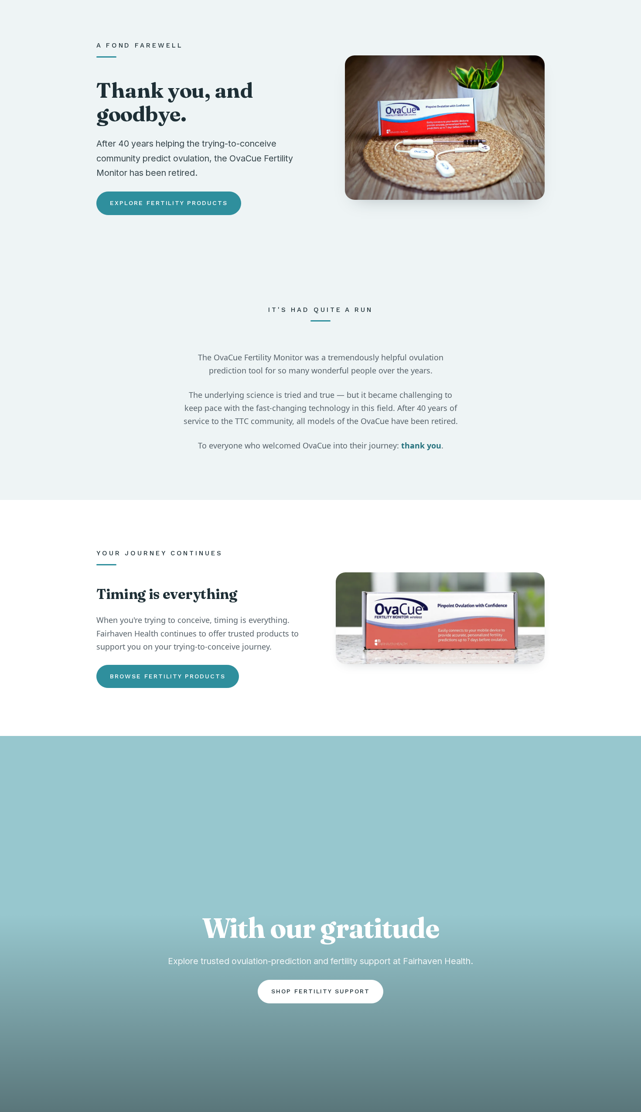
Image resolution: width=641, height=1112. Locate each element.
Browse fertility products (167, 676)
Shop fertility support (320, 991)
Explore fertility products (169, 202)
